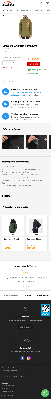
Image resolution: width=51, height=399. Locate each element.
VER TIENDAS (25, 327)
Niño (17, 10)
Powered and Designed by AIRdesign (14, 376)
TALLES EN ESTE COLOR (11, 58)
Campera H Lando (35, 239)
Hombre (5, 10)
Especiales (34, 10)
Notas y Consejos (7, 391)
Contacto (5, 383)
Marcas (42, 10)
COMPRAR (33, 64)
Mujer (12, 10)
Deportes (24, 10)
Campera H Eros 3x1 (12, 239)
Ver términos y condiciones (21, 120)
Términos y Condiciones (10, 371)
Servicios (5, 388)
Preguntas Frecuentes (7, 395)
